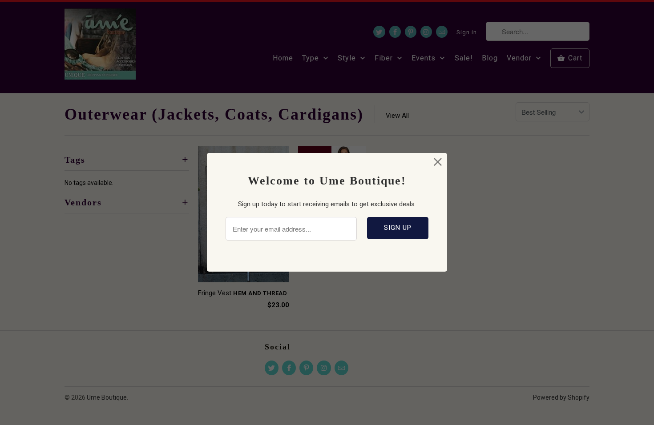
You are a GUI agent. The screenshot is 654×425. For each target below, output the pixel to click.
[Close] (438, 162)
